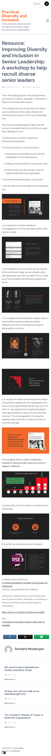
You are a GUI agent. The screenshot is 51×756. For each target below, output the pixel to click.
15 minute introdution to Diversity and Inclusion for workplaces (25, 584)
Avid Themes (18, 748)
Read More (8, 679)
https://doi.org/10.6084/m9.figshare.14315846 (23, 612)
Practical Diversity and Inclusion (14, 16)
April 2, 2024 (11, 722)
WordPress (15, 751)
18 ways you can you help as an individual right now (21, 692)
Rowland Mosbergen (32, 87)
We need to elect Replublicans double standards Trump (21, 668)
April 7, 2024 (11, 675)
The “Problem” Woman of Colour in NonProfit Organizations (23, 716)
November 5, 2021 (11, 87)
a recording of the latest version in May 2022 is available (23, 623)
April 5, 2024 (11, 698)
